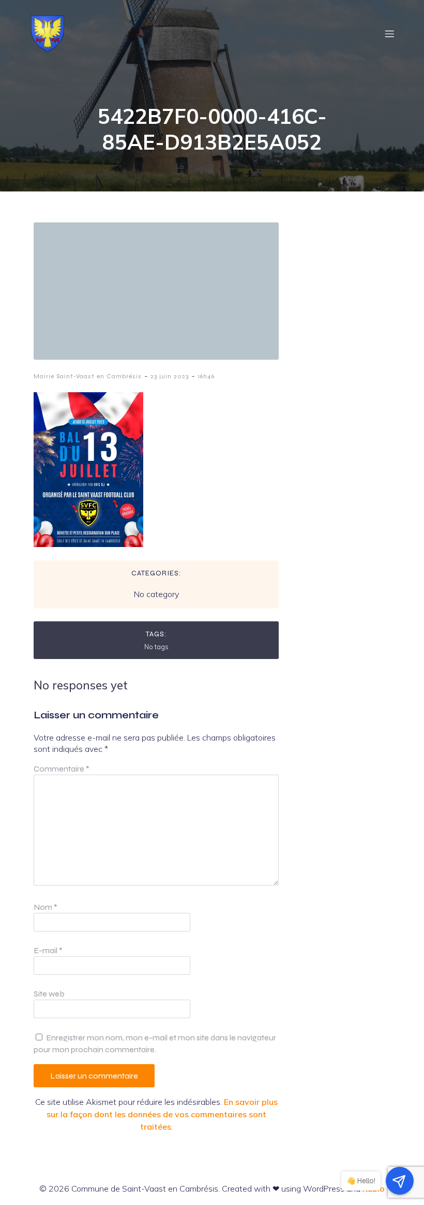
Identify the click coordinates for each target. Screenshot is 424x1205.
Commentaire (61, 769)
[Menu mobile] (389, 33)
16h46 (206, 376)
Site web (49, 994)
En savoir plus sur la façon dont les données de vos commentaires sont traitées (162, 1114)
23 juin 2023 (169, 376)
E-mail (48, 950)
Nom (45, 907)
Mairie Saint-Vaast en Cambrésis (88, 376)
